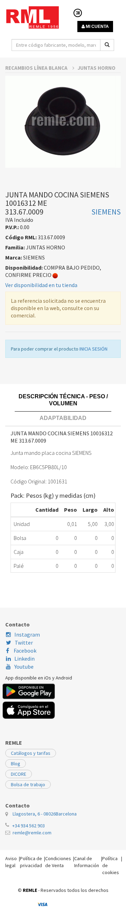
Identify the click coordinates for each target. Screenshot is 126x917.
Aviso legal (11, 862)
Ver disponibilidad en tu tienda (41, 284)
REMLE (30, 890)
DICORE (18, 774)
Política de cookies (110, 865)
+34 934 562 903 (28, 825)
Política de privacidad (31, 862)
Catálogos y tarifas (30, 753)
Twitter (24, 642)
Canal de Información (86, 862)
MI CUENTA (97, 26)
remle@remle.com (32, 832)
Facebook (24, 650)
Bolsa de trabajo (28, 784)
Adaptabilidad (63, 418)
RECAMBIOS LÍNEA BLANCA (37, 68)
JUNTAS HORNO (96, 68)
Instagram (27, 634)
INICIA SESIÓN (93, 349)
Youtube (24, 666)
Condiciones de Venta (58, 862)
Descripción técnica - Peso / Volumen (63, 399)
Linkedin (24, 658)
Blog (15, 763)
